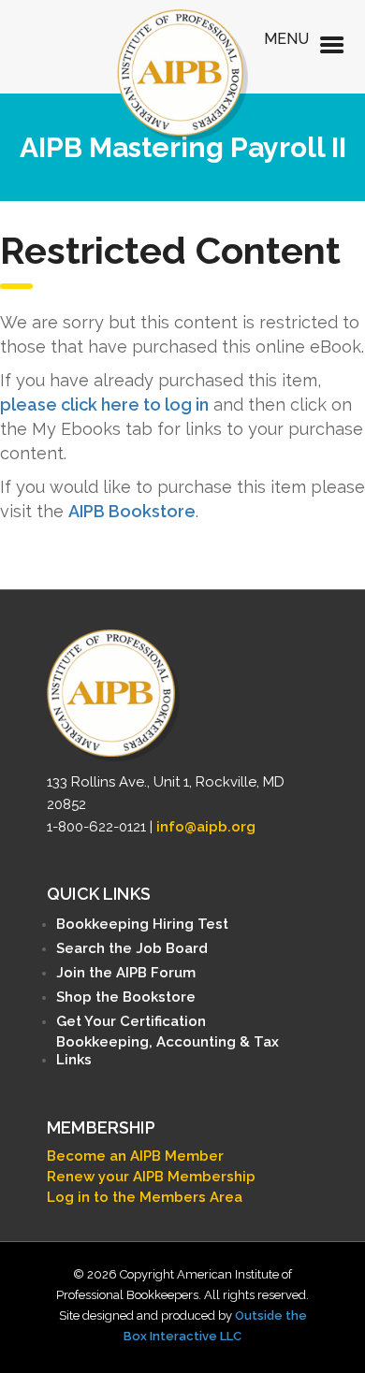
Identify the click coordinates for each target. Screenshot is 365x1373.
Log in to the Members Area (144, 1197)
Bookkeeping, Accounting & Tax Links (167, 1050)
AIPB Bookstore (132, 511)
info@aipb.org (206, 826)
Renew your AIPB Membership (151, 1176)
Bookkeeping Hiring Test (142, 924)
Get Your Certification (131, 1021)
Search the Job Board (132, 948)
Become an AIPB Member (135, 1156)
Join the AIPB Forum (126, 972)
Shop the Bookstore (126, 997)
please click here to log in (104, 404)
